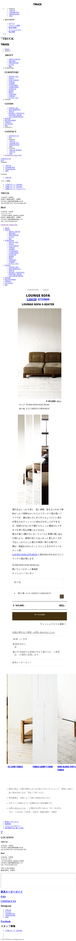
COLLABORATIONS (16, 117)
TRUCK (11, 111)
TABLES (12, 82)
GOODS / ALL (14, 108)
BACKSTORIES (10, 120)
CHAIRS (12, 83)
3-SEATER (32, 299)
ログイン (12, 23)
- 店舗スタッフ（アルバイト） (15, 189)
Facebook (6, 921)
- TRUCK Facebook (15, 150)
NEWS (7, 49)
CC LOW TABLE (15, 766)
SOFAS (11, 78)
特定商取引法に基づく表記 (14, 828)
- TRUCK (12, 10)
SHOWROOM (13, 63)
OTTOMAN (43, 299)
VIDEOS (8, 122)
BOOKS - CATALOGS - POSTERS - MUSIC (17, 114)
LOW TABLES (14, 80)
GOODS (7, 265)
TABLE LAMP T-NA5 (43, 766)
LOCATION (9, 124)
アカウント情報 (14, 25)
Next (49, 352)
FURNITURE (9, 240)
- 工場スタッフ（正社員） (14, 184)
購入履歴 (12, 32)
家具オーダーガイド (12, 822)
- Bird (10, 16)
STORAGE (12, 89)
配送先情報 (13, 27)
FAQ (10, 137)
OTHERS (12, 96)
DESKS (11, 91)
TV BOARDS (13, 85)
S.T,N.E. (11, 64)
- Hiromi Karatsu (14, 14)
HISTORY (12, 61)
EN (2, 831)
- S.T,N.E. (8, 912)
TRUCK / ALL (14, 76)
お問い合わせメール (17, 808)
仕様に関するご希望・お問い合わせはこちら (33, 632)
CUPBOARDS (14, 87)
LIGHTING (12, 94)
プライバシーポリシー (13, 826)
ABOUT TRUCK (14, 59)
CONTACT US (14, 136)
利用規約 (8, 824)
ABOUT (7, 230)
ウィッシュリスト (15, 30)
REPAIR (7, 118)
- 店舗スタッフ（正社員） (14, 187)
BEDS (11, 92)
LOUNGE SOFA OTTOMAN (25, 554)
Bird (10, 66)
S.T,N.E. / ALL (14, 98)
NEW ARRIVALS (15, 110)
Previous (26, 352)
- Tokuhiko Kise (14, 12)
